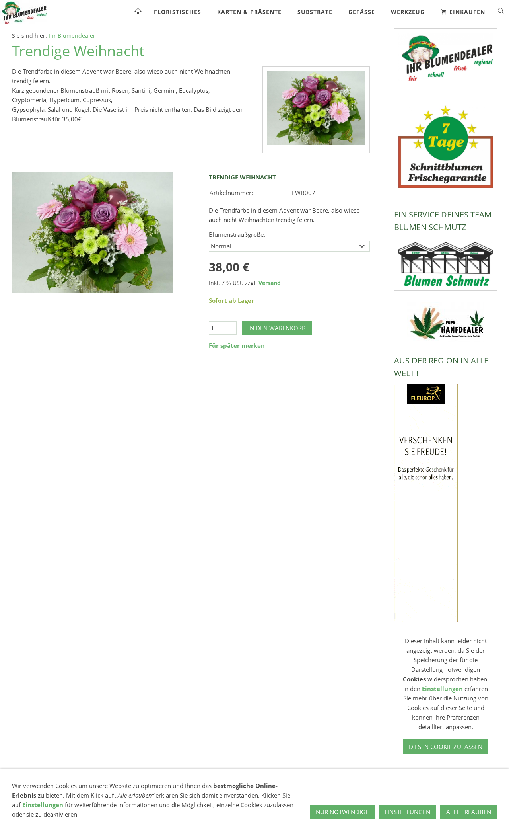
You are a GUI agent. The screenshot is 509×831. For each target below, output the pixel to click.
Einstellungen (442, 688)
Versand (269, 283)
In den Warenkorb (277, 328)
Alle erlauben (468, 812)
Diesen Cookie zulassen (445, 747)
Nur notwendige (342, 812)
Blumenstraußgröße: (237, 234)
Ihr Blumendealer (72, 35)
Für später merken (237, 345)
